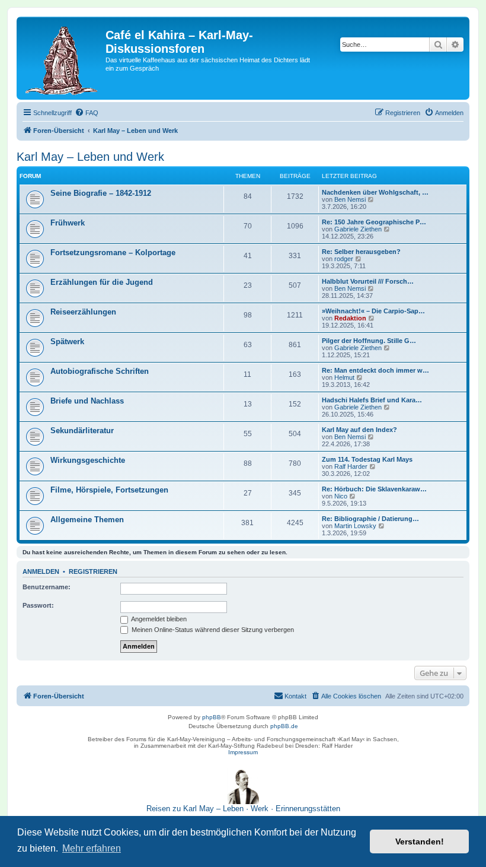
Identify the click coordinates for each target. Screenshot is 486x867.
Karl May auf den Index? (359, 429)
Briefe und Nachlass (87, 400)
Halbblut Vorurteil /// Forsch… (368, 281)
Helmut (344, 377)
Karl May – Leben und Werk (90, 156)
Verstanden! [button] (419, 841)
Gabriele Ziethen (358, 229)
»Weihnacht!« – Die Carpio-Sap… (373, 311)
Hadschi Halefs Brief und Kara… (372, 400)
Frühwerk (67, 222)
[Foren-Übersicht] (62, 58)
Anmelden (41, 571)
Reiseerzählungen (83, 311)
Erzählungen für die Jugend (101, 282)
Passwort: (38, 605)
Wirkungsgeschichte (87, 460)
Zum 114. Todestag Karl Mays (367, 459)
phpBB (211, 717)
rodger (343, 258)
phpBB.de (284, 726)
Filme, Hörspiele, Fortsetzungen (109, 489)
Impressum (243, 752)
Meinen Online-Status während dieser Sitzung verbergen (212, 629)
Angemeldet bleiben (158, 619)
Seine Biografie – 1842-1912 (100, 193)
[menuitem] (86, 113)
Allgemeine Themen (87, 519)
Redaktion (350, 318)
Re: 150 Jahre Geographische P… (374, 222)
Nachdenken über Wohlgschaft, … (375, 192)
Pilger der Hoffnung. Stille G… (369, 340)
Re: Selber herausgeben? (361, 251)
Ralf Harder (350, 466)
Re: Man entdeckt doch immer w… (375, 370)
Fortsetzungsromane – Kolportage (112, 252)
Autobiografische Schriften (99, 371)
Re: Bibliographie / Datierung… (370, 518)
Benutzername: (47, 586)
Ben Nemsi (350, 199)
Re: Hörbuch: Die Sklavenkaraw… (374, 489)
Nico (340, 496)
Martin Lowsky (355, 525)
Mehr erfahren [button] (91, 848)
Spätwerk (67, 341)
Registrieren (93, 571)
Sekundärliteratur (82, 430)
